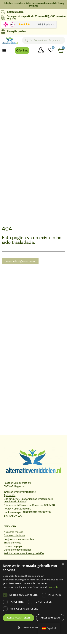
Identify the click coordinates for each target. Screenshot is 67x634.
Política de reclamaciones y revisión (24, 553)
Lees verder (53, 587)
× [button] (62, 563)
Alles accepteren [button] (18, 617)
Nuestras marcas (13, 532)
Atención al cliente (14, 535)
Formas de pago (13, 546)
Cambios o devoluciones (17, 549)
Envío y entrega (12, 542)
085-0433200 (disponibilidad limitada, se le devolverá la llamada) (28, 500)
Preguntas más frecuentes (19, 539)
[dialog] (33, 597)
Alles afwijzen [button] (50, 617)
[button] (4, 50)
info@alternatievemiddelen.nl (20, 492)
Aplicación (9, 495)
